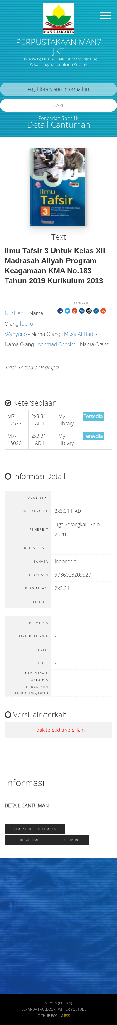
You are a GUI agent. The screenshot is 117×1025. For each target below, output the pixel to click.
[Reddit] (89, 310)
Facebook (46, 1009)
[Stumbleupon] (103, 310)
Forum (57, 1015)
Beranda (29, 1009)
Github (44, 1015)
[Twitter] (67, 310)
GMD (11, 990)
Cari (58, 105)
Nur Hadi (15, 313)
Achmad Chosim (56, 344)
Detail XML (29, 839)
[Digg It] (82, 310)
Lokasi (13, 971)
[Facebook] (60, 310)
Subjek (13, 916)
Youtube (78, 1009)
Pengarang (17, 898)
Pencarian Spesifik (58, 118)
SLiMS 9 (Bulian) (58, 1003)
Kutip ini (72, 839)
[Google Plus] (74, 310)
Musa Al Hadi (79, 334)
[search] (58, 89)
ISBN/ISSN (17, 934)
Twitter (63, 1009)
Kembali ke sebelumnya (35, 829)
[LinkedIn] (96, 310)
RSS (67, 1015)
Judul (12, 879)
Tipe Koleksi (19, 953)
